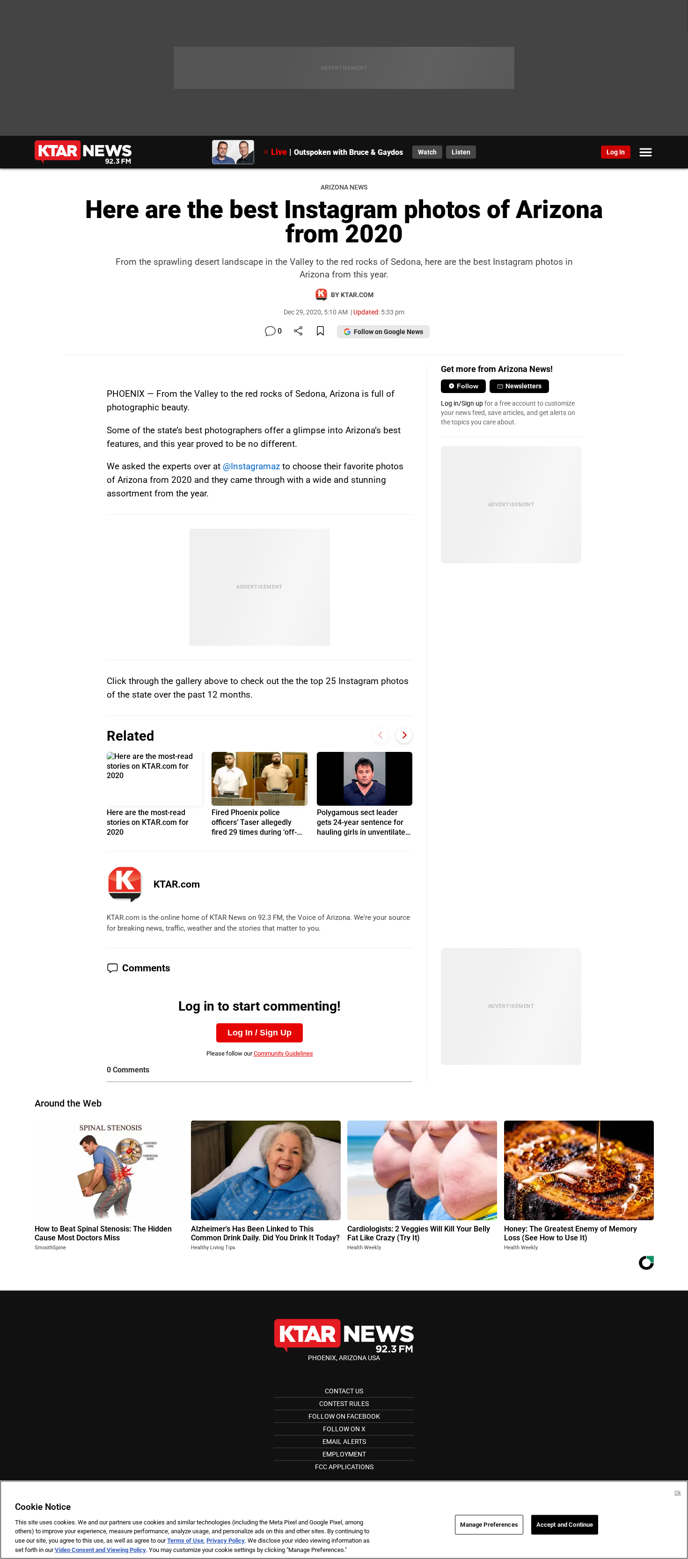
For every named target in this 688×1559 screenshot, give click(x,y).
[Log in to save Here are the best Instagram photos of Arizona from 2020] (320, 331)
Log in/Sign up (462, 403)
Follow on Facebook (344, 1416)
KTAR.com (177, 884)
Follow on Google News (388, 331)
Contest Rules (344, 1403)
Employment (344, 1454)
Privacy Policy (225, 1540)
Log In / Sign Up (259, 1032)
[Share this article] (298, 331)
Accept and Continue (564, 1524)
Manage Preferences (489, 1524)
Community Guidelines (283, 1053)
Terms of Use (185, 1540)
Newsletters (523, 386)
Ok (677, 1493)
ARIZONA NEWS (344, 187)
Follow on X (344, 1429)
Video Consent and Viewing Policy (100, 1549)
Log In (616, 152)
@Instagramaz (251, 466)
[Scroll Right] (404, 735)
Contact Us (344, 1391)
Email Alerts (344, 1441)
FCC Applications (344, 1467)
